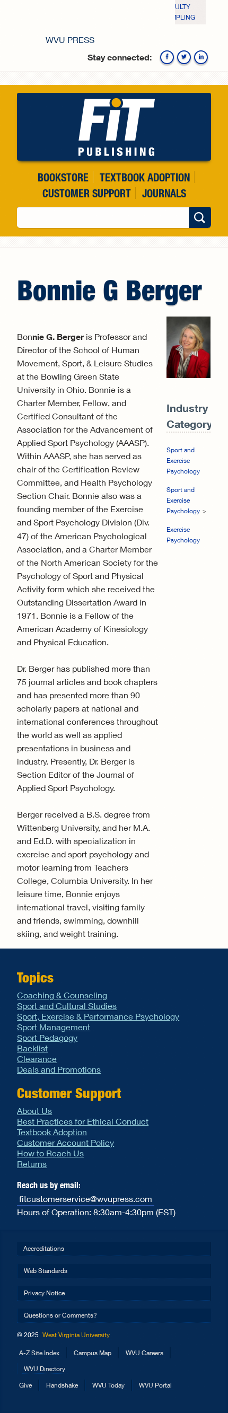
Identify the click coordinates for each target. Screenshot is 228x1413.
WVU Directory (44, 1369)
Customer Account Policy (65, 1142)
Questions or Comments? (60, 1315)
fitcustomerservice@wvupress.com (85, 1198)
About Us (34, 1110)
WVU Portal (155, 1385)
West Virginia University (76, 1335)
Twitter (184, 57)
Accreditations (43, 1248)
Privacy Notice (44, 1293)
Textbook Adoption (145, 177)
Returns (32, 1164)
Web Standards (45, 1271)
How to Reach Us (50, 1153)
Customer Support (86, 193)
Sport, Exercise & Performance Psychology (98, 1016)
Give (25, 1385)
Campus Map (92, 1353)
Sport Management (53, 1027)
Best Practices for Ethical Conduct (82, 1121)
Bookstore (63, 177)
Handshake (62, 1385)
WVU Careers (144, 1353)
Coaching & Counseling (62, 995)
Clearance (37, 1059)
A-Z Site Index (39, 1353)
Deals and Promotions (59, 1069)
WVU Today (108, 1385)
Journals (164, 193)
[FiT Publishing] (114, 127)
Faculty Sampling (178, 12)
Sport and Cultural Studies (67, 1005)
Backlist (32, 1048)
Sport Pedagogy (47, 1037)
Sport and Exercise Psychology (183, 460)
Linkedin (201, 57)
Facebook (167, 57)
